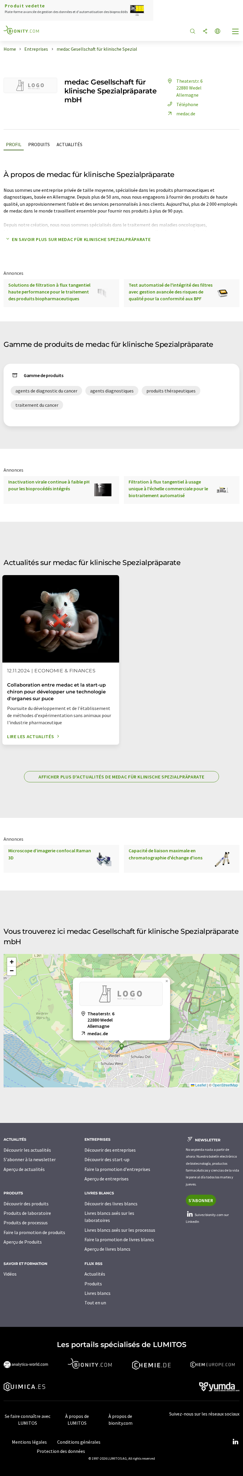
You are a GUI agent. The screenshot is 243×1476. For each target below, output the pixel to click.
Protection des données (61, 1451)
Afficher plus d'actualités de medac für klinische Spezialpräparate (121, 777)
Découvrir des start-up (107, 1159)
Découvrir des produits (26, 1204)
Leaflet (200, 1084)
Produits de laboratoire (27, 1213)
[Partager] (205, 31)
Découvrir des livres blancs (111, 1204)
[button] (121, 1046)
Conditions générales (78, 1442)
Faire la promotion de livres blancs (119, 1239)
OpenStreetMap (225, 1084)
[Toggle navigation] (235, 32)
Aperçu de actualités (24, 1169)
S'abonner (200, 1200)
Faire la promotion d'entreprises (117, 1169)
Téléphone (187, 104)
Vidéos (10, 1274)
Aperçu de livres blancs (107, 1249)
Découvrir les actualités (27, 1150)
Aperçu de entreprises (106, 1179)
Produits (39, 144)
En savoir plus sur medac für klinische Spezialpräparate (81, 239)
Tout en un (95, 1303)
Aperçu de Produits (23, 1242)
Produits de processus (26, 1223)
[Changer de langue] (217, 31)
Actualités (69, 144)
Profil (13, 144)
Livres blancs (97, 1293)
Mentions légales (29, 1442)
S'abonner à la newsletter (30, 1159)
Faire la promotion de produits (34, 1232)
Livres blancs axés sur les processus (119, 1230)
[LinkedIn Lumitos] (235, 1442)
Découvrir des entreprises (110, 1150)
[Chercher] (192, 31)
